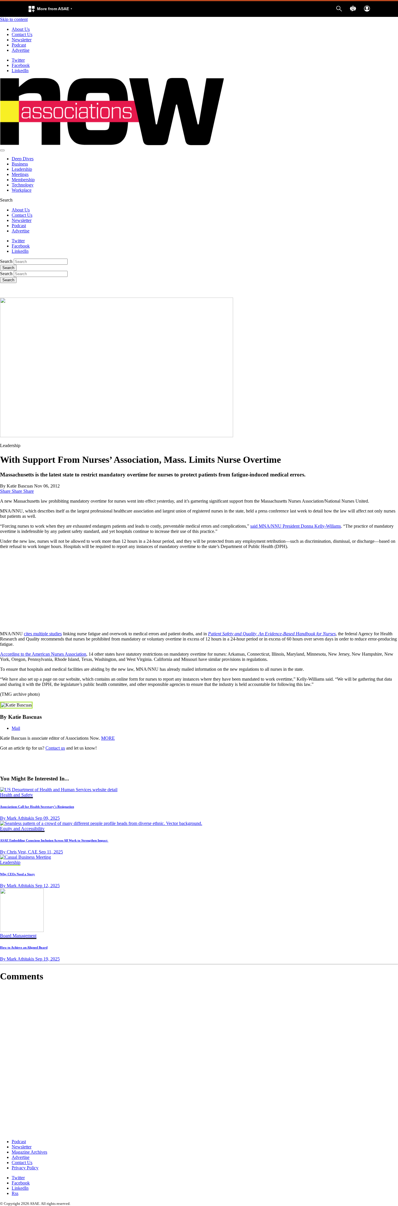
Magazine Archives (29, 1152)
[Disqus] (199, 1060)
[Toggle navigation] (2, 150)
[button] (50, 9)
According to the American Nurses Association (43, 654)
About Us (21, 29)
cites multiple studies (43, 633)
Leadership (22, 169)
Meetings (20, 174)
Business (20, 163)
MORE (108, 738)
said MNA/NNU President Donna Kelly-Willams (295, 526)
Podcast (19, 44)
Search (6, 261)
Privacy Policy (25, 1167)
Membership (23, 179)
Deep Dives (23, 158)
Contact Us (22, 34)
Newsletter (21, 39)
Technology (23, 184)
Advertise (20, 50)
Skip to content (14, 19)
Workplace (21, 190)
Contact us (55, 748)
